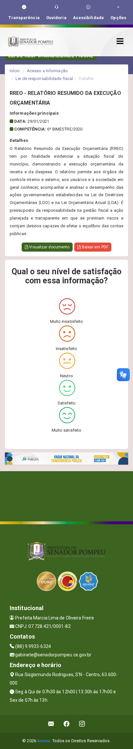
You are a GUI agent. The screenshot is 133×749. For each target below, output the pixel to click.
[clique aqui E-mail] (51, 724)
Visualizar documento (48, 247)
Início (15, 70)
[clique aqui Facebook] (66, 724)
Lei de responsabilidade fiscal (44, 78)
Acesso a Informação (47, 70)
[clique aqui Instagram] (82, 724)
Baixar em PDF (94, 247)
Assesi (43, 740)
